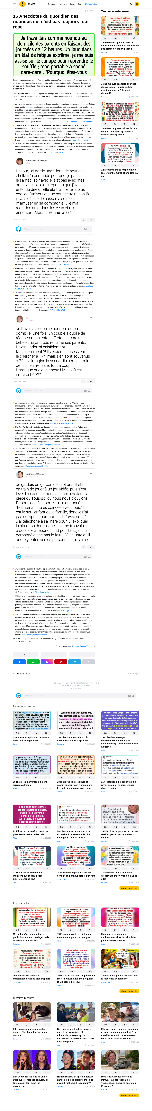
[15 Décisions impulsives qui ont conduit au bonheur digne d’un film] (76, 856)
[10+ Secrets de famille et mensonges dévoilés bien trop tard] (32, 959)
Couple (103, 138)
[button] (26, 654)
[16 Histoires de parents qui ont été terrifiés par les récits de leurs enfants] (120, 814)
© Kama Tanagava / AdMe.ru (48, 445)
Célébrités (16, 1090)
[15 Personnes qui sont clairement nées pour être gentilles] (32, 721)
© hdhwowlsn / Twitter (19, 219)
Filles (15, 838)
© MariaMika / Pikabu (57, 152)
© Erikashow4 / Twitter (20, 381)
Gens (103, 179)
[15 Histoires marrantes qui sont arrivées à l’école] (32, 765)
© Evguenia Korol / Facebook (80, 122)
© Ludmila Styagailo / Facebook (34, 635)
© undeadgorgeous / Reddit (36, 466)
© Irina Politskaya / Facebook (61, 423)
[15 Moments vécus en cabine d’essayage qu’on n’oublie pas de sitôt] (120, 856)
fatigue (30, 107)
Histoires (104, 52)
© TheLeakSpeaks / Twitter (21, 547)
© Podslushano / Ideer (79, 140)
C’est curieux (61, 879)
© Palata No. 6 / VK (57, 310)
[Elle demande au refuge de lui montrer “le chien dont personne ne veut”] (32, 1012)
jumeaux (63, 293)
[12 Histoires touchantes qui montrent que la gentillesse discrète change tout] (32, 856)
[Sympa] (27, 4)
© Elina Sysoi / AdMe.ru (42, 592)
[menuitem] (51, 4)
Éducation (16, 11)
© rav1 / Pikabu (63, 265)
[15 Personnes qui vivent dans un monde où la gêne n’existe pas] (76, 917)
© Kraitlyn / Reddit (68, 611)
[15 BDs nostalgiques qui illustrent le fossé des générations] (120, 959)
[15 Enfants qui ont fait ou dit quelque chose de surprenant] (76, 721)
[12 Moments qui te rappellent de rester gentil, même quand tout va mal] (120, 153)
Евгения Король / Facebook (83, 646)
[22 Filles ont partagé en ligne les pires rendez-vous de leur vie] (32, 814)
